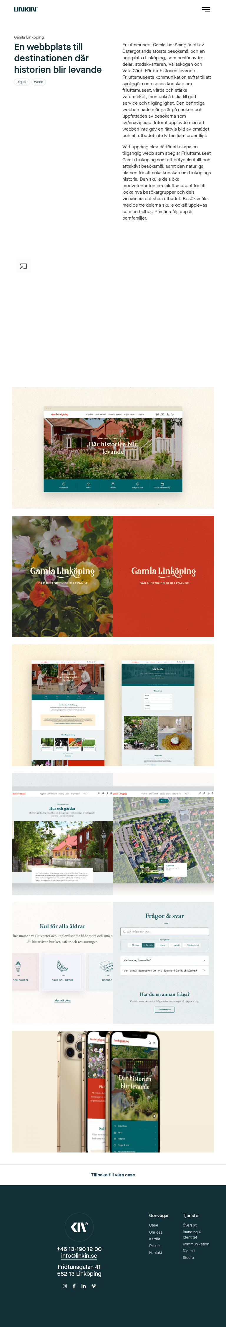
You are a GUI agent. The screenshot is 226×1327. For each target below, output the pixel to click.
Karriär (154, 1239)
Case (153, 1225)
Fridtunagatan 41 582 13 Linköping (79, 1270)
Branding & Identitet (192, 1234)
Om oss (156, 1232)
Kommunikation (196, 1244)
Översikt (190, 1225)
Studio (188, 1257)
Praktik (155, 1245)
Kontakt (155, 1252)
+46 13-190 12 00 (79, 1249)
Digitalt (189, 1250)
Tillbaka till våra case (113, 1175)
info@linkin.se (79, 1256)
